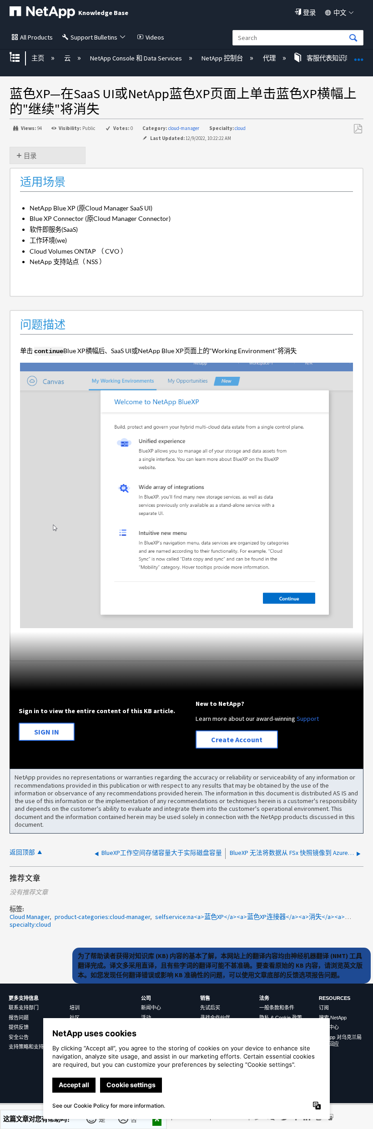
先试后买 (210, 1007)
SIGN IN (46, 731)
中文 (339, 13)
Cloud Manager (30, 917)
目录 (30, 156)
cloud (240, 128)
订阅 (324, 1007)
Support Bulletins (94, 37)
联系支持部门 (24, 1007)
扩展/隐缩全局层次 (20, 58)
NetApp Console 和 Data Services (136, 58)
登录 (309, 13)
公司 (146, 998)
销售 (205, 998)
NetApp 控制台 (223, 58)
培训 (75, 1007)
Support (308, 718)
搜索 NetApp (333, 1017)
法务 (264, 998)
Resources (334, 998)
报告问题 (19, 1017)
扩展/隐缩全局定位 (359, 55)
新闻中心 (151, 1007)
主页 (38, 58)
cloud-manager (183, 128)
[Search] (353, 38)
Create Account (236, 739)
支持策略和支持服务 (31, 1046)
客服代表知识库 (329, 58)
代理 (270, 58)
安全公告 (19, 1037)
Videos (155, 37)
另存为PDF (357, 129)
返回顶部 (22, 852)
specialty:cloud (30, 924)
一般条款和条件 (276, 1007)
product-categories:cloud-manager (102, 917)
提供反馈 (19, 1027)
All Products (36, 37)
